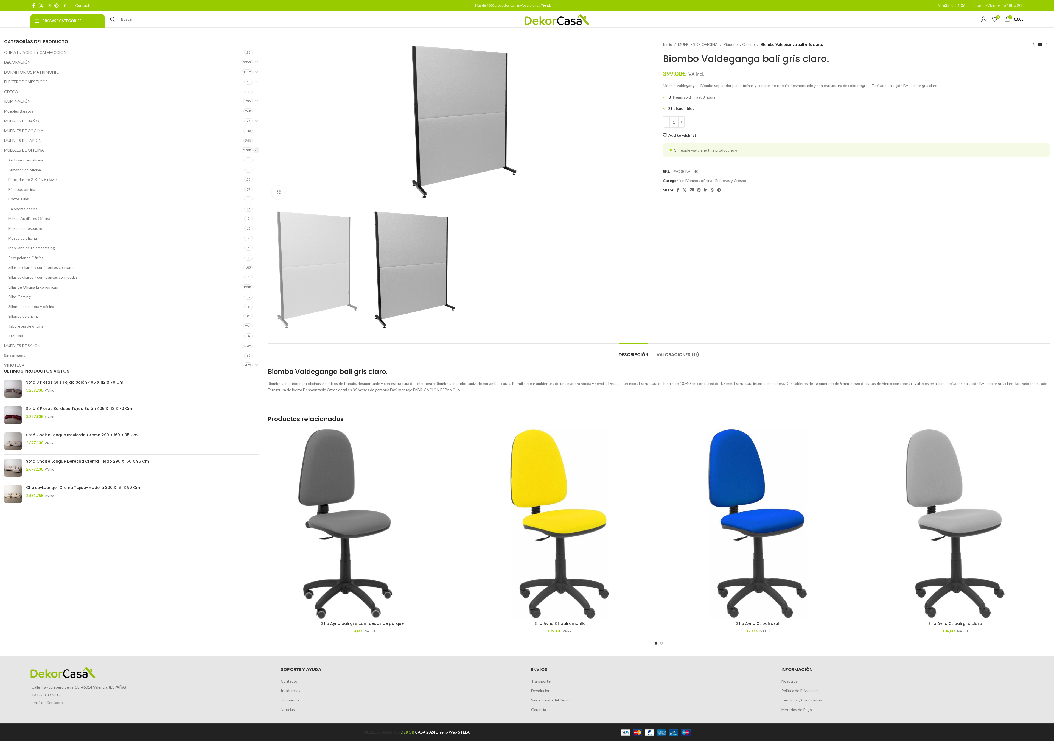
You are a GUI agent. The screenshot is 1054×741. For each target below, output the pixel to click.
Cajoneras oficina (23, 208)
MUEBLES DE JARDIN (22, 140)
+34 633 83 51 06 (46, 694)
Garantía (538, 709)
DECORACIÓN (17, 62)
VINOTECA (14, 365)
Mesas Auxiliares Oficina (29, 218)
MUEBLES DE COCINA (23, 130)
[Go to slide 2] (661, 643)
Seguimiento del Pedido (551, 700)
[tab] (633, 351)
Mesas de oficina (22, 238)
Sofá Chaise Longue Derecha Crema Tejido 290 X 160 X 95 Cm (87, 461)
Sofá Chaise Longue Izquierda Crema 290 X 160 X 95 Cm (82, 435)
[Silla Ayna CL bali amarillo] (560, 524)
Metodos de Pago (796, 709)
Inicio (667, 44)
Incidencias (290, 690)
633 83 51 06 (954, 5)
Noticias (288, 709)
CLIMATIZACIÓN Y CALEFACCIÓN (35, 52)
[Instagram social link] (48, 5)
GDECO (11, 91)
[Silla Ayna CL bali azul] (757, 524)
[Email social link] (691, 190)
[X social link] (41, 5)
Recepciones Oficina (26, 257)
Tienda (546, 5)
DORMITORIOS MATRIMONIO (32, 72)
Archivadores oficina (25, 160)
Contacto (83, 5)
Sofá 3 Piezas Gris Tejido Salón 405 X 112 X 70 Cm (74, 382)
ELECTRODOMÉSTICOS (26, 81)
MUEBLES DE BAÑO (21, 121)
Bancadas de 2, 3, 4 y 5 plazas (33, 179)
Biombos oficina (21, 189)
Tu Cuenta (290, 700)
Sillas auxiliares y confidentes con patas (41, 267)
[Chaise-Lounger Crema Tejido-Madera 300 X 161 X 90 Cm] (13, 494)
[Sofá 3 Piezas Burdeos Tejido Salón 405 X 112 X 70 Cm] (13, 415)
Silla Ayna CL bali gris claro (955, 623)
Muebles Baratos (18, 111)
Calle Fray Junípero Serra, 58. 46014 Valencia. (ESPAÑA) (79, 687)
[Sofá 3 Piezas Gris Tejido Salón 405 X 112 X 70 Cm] (13, 389)
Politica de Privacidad (799, 690)
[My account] (983, 19)
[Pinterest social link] (57, 5)
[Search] (112, 19)
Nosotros (789, 681)
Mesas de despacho (25, 228)
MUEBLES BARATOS (381, 732)
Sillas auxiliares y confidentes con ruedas (43, 277)
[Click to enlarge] (278, 192)
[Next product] (1046, 44)
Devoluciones (542, 690)
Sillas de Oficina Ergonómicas (33, 287)
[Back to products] (1040, 44)
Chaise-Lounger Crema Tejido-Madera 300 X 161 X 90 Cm (83, 487)
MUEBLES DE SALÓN (22, 345)
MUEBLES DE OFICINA (24, 150)
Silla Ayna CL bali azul (757, 623)
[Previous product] (1033, 44)
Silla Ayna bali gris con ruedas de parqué (362, 623)
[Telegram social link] (719, 190)
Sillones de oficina (23, 316)
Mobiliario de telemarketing (31, 247)
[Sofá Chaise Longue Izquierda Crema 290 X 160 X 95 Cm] (13, 441)
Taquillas (15, 336)
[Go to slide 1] (656, 643)
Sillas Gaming (19, 296)
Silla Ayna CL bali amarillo (560, 623)
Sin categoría (15, 355)
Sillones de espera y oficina (31, 306)
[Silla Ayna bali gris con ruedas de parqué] (362, 524)
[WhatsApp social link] (712, 190)
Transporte (541, 681)
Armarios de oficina (24, 169)
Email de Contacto (47, 702)
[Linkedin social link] (64, 5)
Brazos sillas (18, 199)
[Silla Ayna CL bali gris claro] (955, 524)
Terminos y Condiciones (802, 700)
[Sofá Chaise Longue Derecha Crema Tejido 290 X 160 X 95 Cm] (13, 468)
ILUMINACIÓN (17, 101)
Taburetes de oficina (25, 326)
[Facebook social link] (33, 5)
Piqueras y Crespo (739, 44)
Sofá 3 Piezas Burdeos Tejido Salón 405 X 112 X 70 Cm (79, 408)
